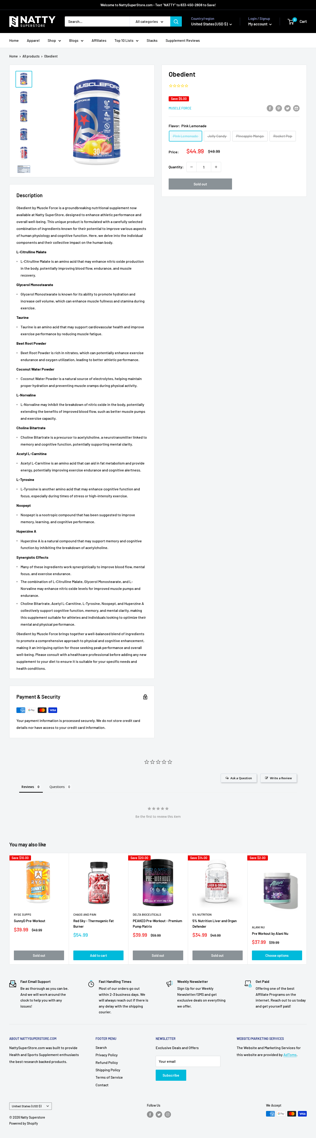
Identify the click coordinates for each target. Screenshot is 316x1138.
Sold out (200, 184)
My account (258, 23)
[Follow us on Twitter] (159, 1114)
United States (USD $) (26, 1106)
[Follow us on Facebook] (150, 1114)
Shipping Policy (108, 1070)
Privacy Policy (107, 1055)
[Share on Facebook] (270, 108)
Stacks (152, 40)
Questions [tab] (57, 787)
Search (101, 1047)
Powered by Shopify (23, 1123)
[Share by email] (296, 108)
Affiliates (99, 40)
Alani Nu (258, 927)
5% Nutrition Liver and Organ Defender (214, 923)
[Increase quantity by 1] (216, 167)
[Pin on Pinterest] (279, 108)
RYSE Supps (22, 914)
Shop (52, 40)
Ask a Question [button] (241, 778)
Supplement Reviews (183, 40)
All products (31, 56)
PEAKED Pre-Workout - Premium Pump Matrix (157, 923)
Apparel (33, 40)
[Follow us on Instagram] (167, 1114)
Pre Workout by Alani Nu (270, 933)
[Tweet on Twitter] (287, 108)
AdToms (290, 1054)
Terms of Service (109, 1077)
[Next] (307, 909)
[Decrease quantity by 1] (191, 167)
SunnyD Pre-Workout (29, 921)
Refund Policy (107, 1062)
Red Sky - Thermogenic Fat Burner (93, 923)
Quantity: (176, 167)
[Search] (176, 21)
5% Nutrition (202, 914)
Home (14, 40)
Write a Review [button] (281, 778)
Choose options (276, 955)
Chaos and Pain (84, 914)
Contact (102, 1085)
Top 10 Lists (124, 40)
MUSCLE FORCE (180, 108)
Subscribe (171, 1075)
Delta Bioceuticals (147, 914)
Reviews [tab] (28, 787)
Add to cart (98, 955)
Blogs (73, 40)
